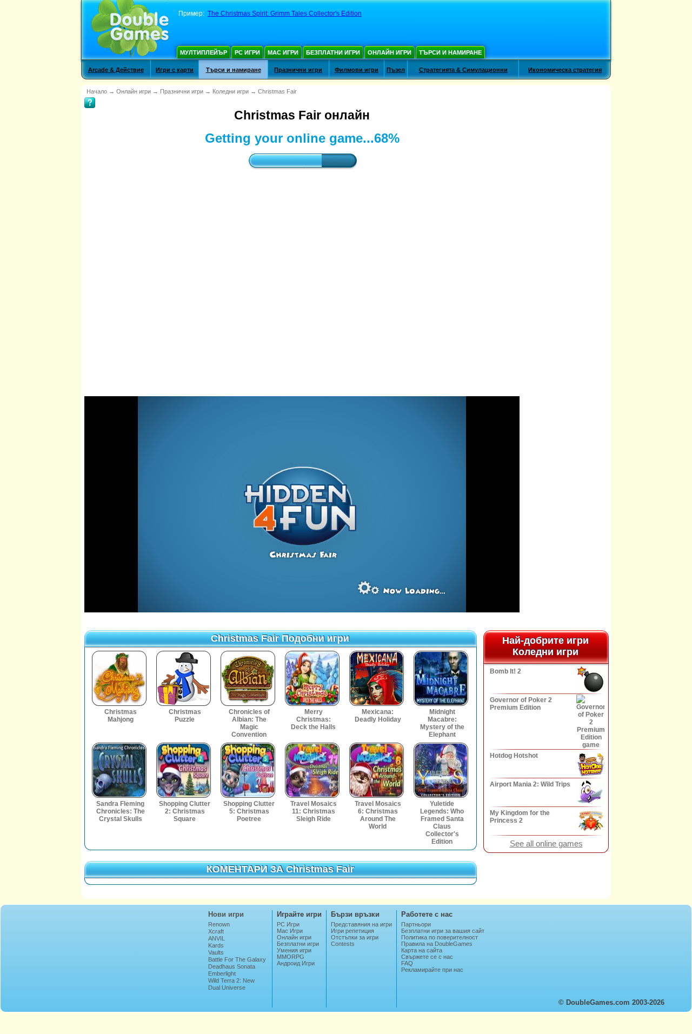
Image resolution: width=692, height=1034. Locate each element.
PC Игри (247, 52)
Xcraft (216, 931)
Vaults (216, 952)
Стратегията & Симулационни (463, 69)
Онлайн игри (389, 52)
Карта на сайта (421, 950)
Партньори (416, 924)
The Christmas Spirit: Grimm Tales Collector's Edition (285, 13)
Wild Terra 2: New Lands (231, 983)
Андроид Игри (296, 963)
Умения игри (294, 950)
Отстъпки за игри (354, 937)
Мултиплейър (203, 52)
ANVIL (216, 938)
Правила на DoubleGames (437, 943)
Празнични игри (298, 69)
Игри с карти (175, 69)
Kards (216, 945)
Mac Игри (283, 52)
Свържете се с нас (427, 956)
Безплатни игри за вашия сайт (442, 931)
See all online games (546, 843)
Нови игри (226, 914)
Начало (96, 91)
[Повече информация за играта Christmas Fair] (89, 95)
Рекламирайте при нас (432, 969)
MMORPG (290, 956)
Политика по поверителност (439, 937)
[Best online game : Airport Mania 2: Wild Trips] (589, 792)
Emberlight (222, 973)
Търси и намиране (450, 52)
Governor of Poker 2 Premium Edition (521, 703)
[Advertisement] (302, 273)
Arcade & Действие (116, 69)
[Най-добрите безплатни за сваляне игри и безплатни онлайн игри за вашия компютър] (130, 29)
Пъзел (396, 69)
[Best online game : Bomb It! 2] (589, 679)
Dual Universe (226, 987)
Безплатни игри (333, 52)
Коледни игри (230, 91)
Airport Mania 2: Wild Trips (530, 784)
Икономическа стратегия (565, 69)
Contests (343, 943)
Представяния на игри (361, 924)
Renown (219, 924)
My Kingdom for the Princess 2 (520, 816)
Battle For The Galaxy (237, 959)
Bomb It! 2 (505, 671)
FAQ (407, 963)
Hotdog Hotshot (514, 755)
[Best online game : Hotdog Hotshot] (589, 763)
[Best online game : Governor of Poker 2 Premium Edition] (589, 722)
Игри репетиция (352, 931)
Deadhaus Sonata (231, 966)
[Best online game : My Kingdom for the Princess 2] (589, 821)
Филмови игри (356, 69)
